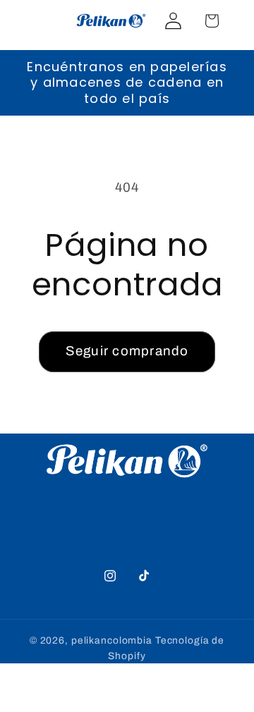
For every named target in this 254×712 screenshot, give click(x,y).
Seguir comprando (127, 351)
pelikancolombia (111, 640)
